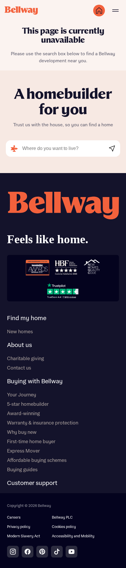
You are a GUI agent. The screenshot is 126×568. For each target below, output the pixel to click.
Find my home (26, 318)
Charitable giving (25, 358)
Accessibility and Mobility (73, 536)
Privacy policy (18, 527)
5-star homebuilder (28, 404)
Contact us (19, 368)
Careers (14, 517)
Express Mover (23, 451)
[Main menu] (115, 10)
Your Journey (21, 395)
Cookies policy (64, 527)
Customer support (32, 483)
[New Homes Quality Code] (92, 267)
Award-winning (23, 413)
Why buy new (22, 432)
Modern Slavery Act (23, 536)
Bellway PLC (62, 517)
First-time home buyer (31, 441)
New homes (20, 331)
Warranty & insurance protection (42, 423)
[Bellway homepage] (63, 220)
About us (19, 345)
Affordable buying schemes (37, 460)
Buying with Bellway (35, 381)
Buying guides (22, 469)
